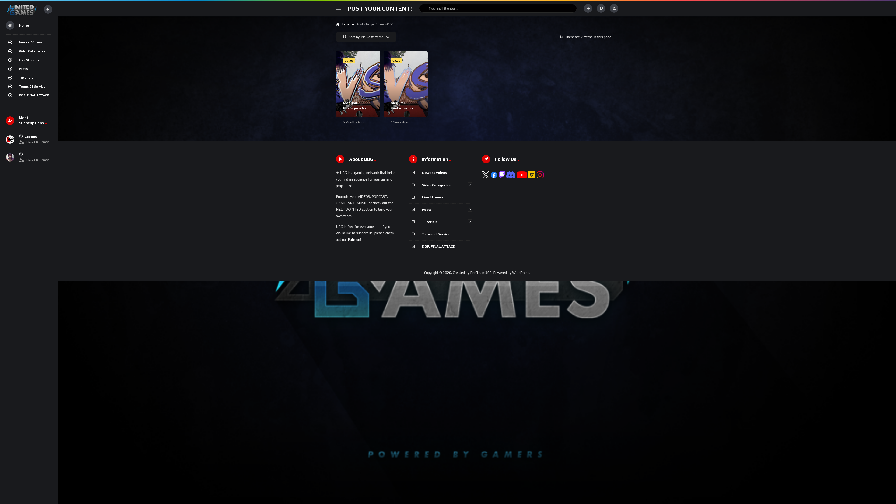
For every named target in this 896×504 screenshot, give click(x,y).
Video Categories (32, 51)
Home (344, 24)
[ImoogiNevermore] (10, 157)
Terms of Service (32, 86)
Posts (23, 68)
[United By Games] (22, 9)
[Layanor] (10, 139)
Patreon (354, 240)
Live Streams (29, 60)
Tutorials (26, 77)
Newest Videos (30, 42)
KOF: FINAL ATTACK (34, 95)
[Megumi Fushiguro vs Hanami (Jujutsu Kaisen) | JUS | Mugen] (406, 84)
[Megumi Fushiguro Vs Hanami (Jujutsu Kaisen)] (358, 84)
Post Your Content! (380, 8)
